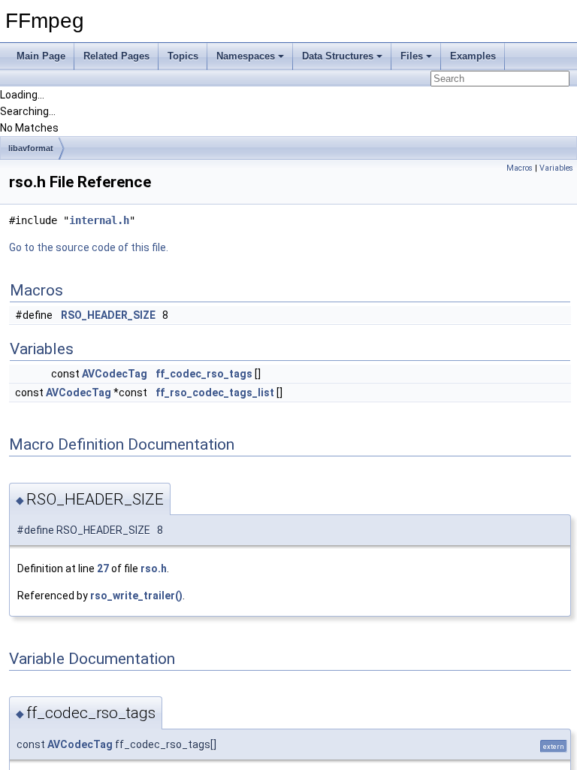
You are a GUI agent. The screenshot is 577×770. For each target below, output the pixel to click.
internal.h (99, 220)
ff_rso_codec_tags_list (215, 393)
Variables (556, 168)
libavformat (30, 148)
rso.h (153, 568)
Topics (183, 56)
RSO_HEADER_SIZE (108, 315)
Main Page (41, 56)
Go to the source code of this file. (88, 247)
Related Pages (116, 56)
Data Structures (337, 56)
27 (103, 568)
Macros (519, 168)
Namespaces (245, 56)
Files (411, 56)
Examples (473, 56)
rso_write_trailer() (136, 596)
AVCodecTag (114, 374)
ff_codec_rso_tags (204, 374)
